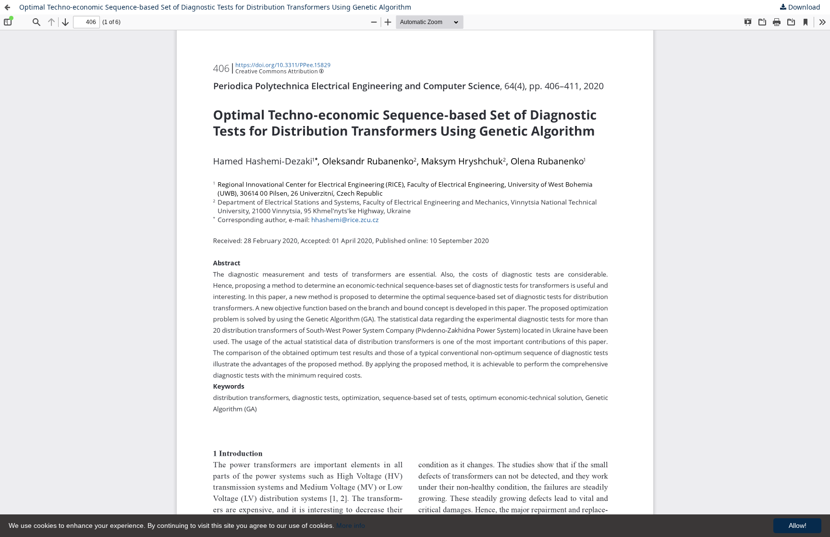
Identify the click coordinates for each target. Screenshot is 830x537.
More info (350, 525)
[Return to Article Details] (7, 7)
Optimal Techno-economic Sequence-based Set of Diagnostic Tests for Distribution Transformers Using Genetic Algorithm (215, 7)
